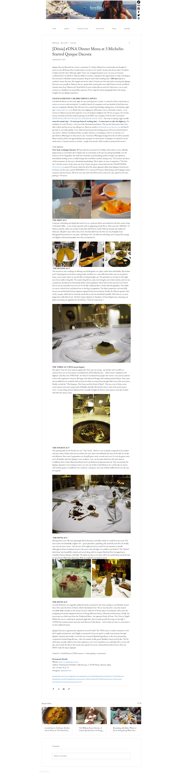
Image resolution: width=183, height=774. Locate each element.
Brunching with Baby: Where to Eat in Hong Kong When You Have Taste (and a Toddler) (124, 729)
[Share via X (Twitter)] (59, 689)
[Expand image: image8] (111, 578)
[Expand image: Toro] (91, 254)
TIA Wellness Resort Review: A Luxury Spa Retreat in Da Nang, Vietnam (91, 729)
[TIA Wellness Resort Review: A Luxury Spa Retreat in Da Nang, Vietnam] (91, 715)
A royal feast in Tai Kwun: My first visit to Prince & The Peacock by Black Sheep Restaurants (57, 729)
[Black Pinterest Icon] (138, 18)
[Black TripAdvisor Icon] (138, 5)
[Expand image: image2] (111, 199)
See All (139, 703)
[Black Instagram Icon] (138, 8)
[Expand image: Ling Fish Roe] (65, 254)
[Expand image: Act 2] (118, 254)
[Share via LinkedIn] (64, 689)
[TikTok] (138, 2)
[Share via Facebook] (53, 689)
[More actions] (129, 43)
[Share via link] (69, 689)
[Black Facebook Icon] (138, 12)
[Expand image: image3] (71, 578)
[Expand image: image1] (71, 199)
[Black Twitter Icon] (138, 15)
